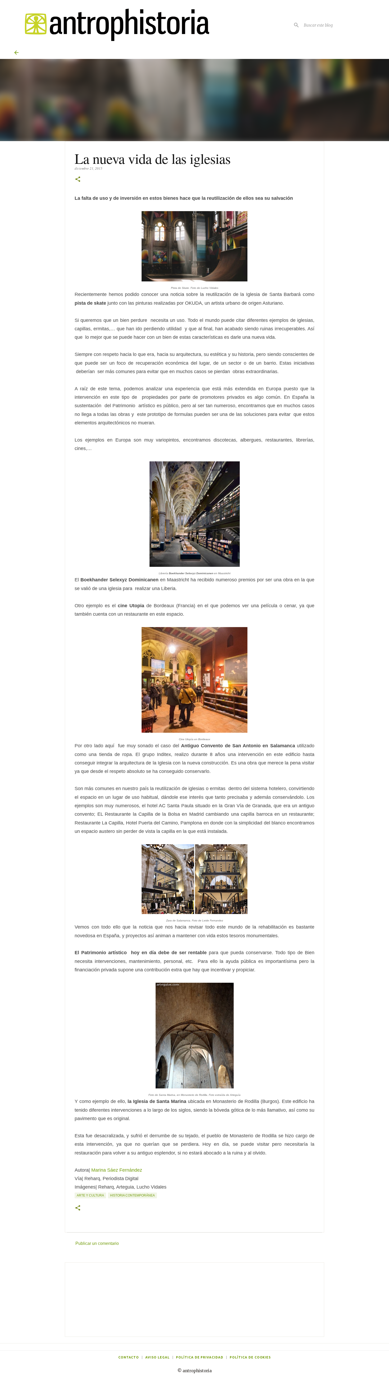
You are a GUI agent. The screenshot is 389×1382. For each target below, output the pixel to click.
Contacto (128, 1357)
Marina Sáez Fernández (116, 1170)
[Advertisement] (194, 1300)
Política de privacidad (199, 1357)
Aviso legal (157, 1357)
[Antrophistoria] (113, 25)
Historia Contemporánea (132, 1195)
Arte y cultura (90, 1195)
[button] (78, 179)
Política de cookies (250, 1357)
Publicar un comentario (97, 1243)
